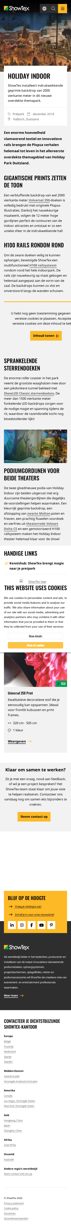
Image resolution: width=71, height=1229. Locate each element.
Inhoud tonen (43, 335)
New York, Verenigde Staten (19, 1106)
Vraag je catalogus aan (27, 906)
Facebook (32, 925)
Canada (8, 1095)
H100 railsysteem (43, 265)
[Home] (16, 8)
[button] (53, 8)
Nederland (10, 1051)
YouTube (41, 925)
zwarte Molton (38, 513)
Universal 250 (39, 200)
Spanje (7, 1056)
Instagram (22, 925)
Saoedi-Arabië (12, 1076)
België (7, 1041)
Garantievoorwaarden (16, 1218)
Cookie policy (11, 1208)
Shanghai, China (13, 1130)
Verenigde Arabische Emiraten (20, 1081)
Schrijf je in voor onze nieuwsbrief (34, 914)
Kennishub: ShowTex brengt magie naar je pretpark (36, 566)
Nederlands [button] (44, 8)
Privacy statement (14, 1203)
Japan (7, 1125)
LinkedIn (12, 925)
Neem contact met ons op (18, 1173)
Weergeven (17, 741)
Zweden (8, 1061)
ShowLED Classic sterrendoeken (29, 393)
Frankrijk (8, 1046)
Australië (9, 1159)
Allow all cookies (35, 645)
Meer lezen (11, 995)
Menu (62, 8)
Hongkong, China (13, 1120)
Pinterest (51, 925)
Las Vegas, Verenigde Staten (19, 1101)
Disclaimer (10, 1213)
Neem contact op (34, 816)
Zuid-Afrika (10, 1145)
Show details (35, 636)
